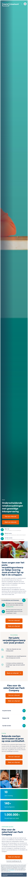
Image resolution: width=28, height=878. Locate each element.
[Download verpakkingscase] (21, 861)
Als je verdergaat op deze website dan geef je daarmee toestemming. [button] (13, 874)
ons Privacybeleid (11, 870)
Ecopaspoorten (9, 606)
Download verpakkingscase (13, 861)
